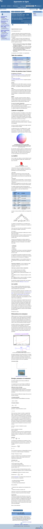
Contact (21, 524)
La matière (16, 63)
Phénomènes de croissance (4, 22)
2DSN (35, 14)
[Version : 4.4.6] (41, 527)
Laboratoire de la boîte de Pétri (21, 376)
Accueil (13, 11)
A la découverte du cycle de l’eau (23, 294)
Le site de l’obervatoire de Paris (17, 79)
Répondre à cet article (17, 510)
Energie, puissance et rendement (20, 68)
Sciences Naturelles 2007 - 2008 (5, 26)
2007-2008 (22, 11)
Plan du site (17, 524)
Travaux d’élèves (17, 11)
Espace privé (26, 524)
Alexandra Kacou (28, 22)
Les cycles (16, 65)
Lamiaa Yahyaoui (6, 19)
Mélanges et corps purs (24, 281)
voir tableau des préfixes (15, 78)
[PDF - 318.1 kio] (21, 164)
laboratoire (16, 476)
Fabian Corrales (5, 33)
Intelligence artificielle (22, 7)
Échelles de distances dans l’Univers (4, 35)
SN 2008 (35, 15)
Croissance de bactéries (4, 17)
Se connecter (4, 9)
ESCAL (39, 528)
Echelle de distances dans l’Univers (17, 74)
